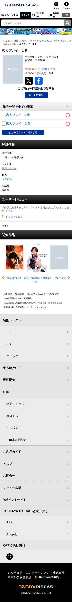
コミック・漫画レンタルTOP (17, 40)
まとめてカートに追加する (23, 132)
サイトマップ (40, 307)
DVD (7, 14)
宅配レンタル (15, 404)
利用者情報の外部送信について (18, 307)
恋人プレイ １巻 (18, 115)
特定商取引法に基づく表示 (50, 302)
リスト (56, 8)
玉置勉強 (7, 179)
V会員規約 (19, 293)
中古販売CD (40, 15)
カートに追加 (36, 95)
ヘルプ (7, 463)
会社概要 (8, 293)
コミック (25, 14)
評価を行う (48, 68)
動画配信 (56, 15)
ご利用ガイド (12, 451)
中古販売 (12, 427)
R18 (66, 14)
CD (17, 14)
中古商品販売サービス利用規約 (18, 298)
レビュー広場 (12, 487)
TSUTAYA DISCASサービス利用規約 (42, 293)
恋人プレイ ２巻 (18, 123)
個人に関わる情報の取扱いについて (20, 302)
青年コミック (9, 168)
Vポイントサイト (14, 499)
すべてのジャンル (43, 40)
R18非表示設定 (16, 439)
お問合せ (9, 475)
